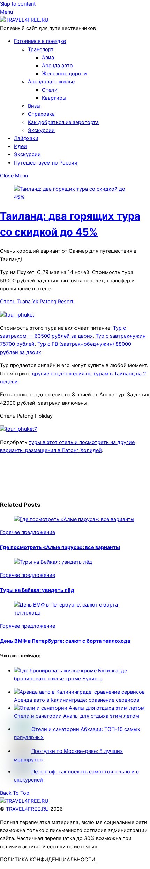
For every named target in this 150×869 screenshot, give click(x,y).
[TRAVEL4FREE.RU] (24, 20)
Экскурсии (41, 130)
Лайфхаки (26, 138)
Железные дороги (64, 73)
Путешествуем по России (45, 163)
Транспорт (41, 49)
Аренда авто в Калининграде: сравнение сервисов (76, 700)
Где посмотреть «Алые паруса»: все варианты (60, 547)
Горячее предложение (27, 532)
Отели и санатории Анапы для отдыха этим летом (76, 716)
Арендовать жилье (51, 81)
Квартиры (54, 98)
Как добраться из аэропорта (63, 122)
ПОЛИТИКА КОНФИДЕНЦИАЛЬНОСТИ (47, 859)
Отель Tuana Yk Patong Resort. (37, 301)
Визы (34, 106)
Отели (50, 90)
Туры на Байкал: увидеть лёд (37, 590)
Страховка (41, 114)
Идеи (20, 146)
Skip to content (18, 4)
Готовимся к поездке (40, 41)
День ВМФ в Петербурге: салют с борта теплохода (65, 641)
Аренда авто (57, 65)
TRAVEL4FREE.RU (27, 809)
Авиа (48, 57)
